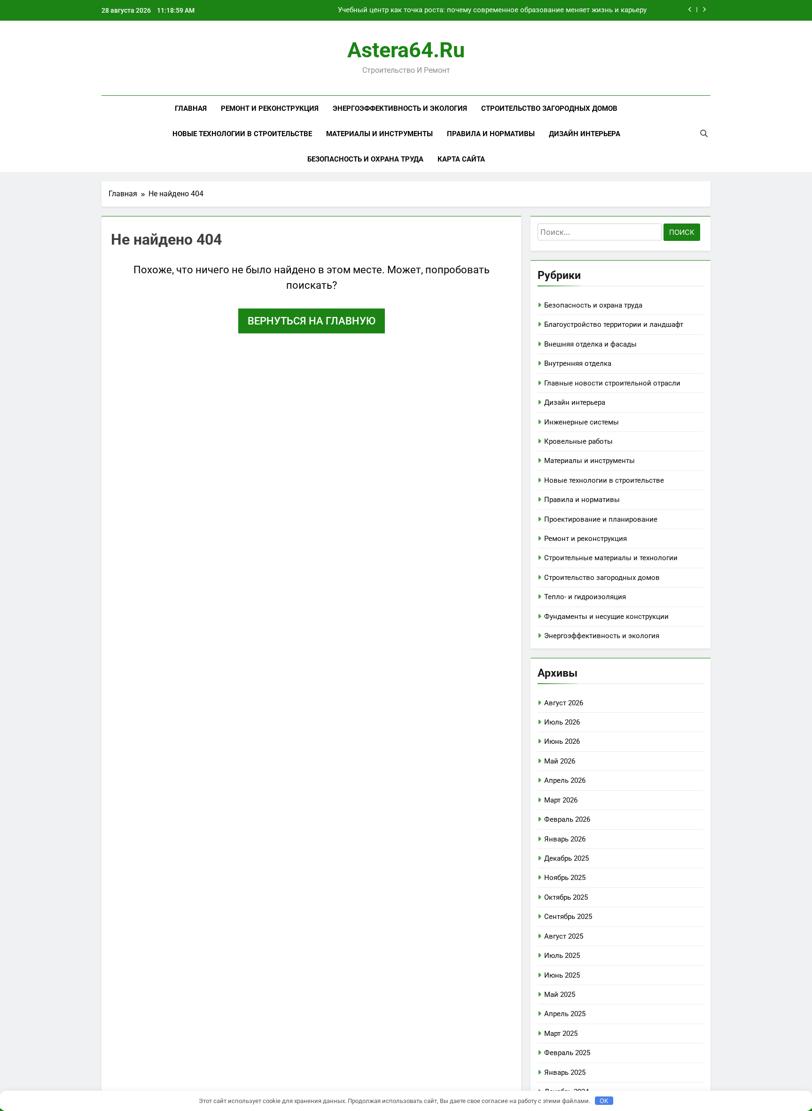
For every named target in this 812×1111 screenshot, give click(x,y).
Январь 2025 (565, 1072)
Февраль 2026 (567, 819)
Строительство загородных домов (549, 108)
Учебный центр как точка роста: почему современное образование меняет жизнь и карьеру (492, 10)
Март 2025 (561, 1033)
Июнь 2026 (562, 741)
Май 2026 (559, 761)
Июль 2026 (562, 722)
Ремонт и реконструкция (270, 108)
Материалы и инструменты (379, 134)
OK (604, 1100)
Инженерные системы (581, 422)
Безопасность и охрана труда (365, 159)
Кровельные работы (578, 441)
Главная (191, 108)
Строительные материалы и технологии (611, 558)
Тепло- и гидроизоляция (585, 597)
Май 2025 (559, 994)
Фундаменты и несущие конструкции (606, 616)
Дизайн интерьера (584, 134)
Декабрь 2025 (566, 858)
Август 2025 (563, 936)
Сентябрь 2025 (568, 916)
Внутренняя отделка (577, 363)
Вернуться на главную (311, 321)
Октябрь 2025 (566, 897)
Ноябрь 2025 (565, 877)
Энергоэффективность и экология (400, 108)
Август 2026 (563, 703)
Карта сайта (461, 159)
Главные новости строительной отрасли (612, 383)
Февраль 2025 (567, 1053)
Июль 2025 (562, 955)
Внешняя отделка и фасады (590, 344)
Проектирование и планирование (600, 519)
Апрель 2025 (565, 1014)
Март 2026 (561, 800)
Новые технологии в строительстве (242, 134)
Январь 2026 (565, 839)
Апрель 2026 (565, 780)
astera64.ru (406, 50)
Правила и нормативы (491, 134)
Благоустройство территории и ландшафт (613, 324)
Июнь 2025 (562, 975)
